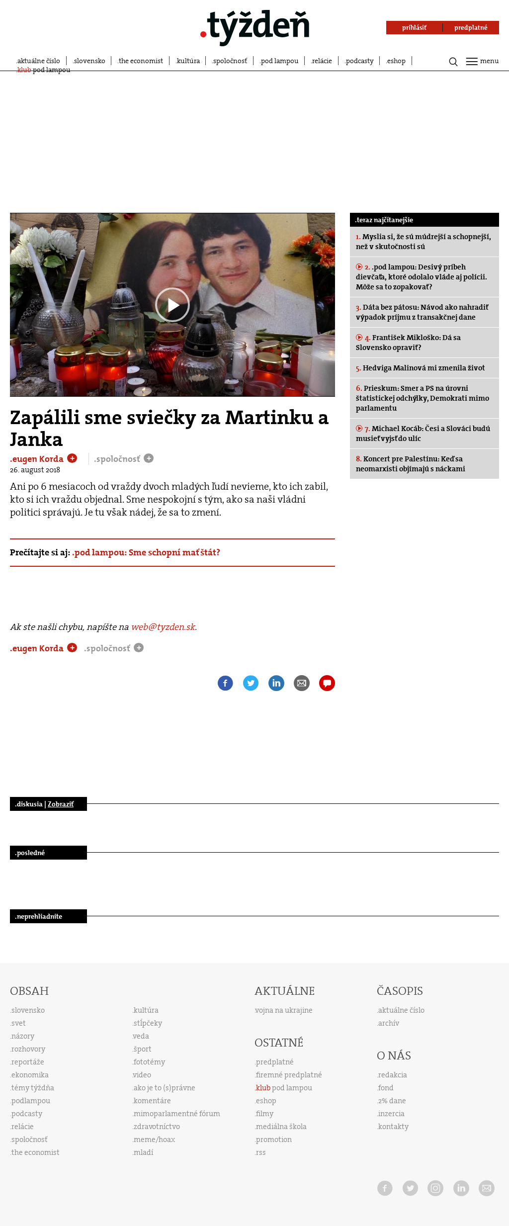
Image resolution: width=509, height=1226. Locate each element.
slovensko (89, 60)
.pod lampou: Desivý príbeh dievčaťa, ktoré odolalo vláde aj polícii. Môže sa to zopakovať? (421, 277)
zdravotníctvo (157, 1127)
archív (388, 1023)
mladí (143, 1152)
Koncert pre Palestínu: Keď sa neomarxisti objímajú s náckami (410, 464)
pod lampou (280, 60)
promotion (274, 1139)
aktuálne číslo (38, 60)
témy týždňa (32, 1088)
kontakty (393, 1127)
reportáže (27, 1062)
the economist (141, 60)
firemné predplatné (289, 1075)
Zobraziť (61, 803)
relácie (322, 60)
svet (18, 1023)
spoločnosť (230, 60)
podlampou (30, 1101)
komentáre (152, 1101)
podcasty (360, 60)
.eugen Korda (38, 459)
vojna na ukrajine (284, 1010)
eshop (396, 60)
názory (22, 1036)
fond (386, 1088)
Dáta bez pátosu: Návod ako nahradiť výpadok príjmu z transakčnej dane (422, 312)
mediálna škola (281, 1127)
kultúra (188, 60)
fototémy (149, 1062)
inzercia (391, 1114)
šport (143, 1049)
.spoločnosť (118, 459)
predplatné (275, 1062)
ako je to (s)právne (164, 1088)
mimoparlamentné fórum (177, 1114)
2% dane (392, 1101)
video (142, 1075)
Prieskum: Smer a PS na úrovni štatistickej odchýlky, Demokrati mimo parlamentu (422, 398)
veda (141, 1036)
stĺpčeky (148, 1023)
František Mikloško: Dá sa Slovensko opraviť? (408, 342)
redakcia (392, 1075)
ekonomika (30, 1075)
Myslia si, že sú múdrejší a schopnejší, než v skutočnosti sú (423, 242)
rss (261, 1152)
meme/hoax (154, 1139)
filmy (264, 1114)
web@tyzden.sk (163, 627)
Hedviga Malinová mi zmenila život (420, 368)
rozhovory (28, 1049)
